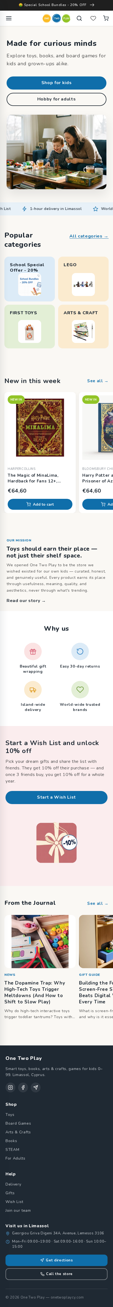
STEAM (12, 1149)
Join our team (18, 1210)
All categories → (89, 236)
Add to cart (43, 504)
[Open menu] (8, 18)
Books (11, 1140)
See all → (98, 381)
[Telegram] (36, 1087)
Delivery (13, 1184)
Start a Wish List (56, 797)
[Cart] (106, 18)
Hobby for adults (56, 99)
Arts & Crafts (18, 1132)
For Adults (15, 1158)
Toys (10, 1114)
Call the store (59, 1274)
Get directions (59, 1260)
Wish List (14, 1201)
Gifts (10, 1193)
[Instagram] (10, 1087)
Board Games (18, 1123)
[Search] (79, 18)
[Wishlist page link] (93, 18)
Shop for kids (56, 83)
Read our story (26, 601)
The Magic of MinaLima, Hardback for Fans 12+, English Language (33, 478)
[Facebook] (23, 1087)
